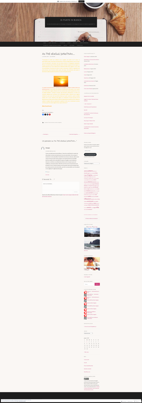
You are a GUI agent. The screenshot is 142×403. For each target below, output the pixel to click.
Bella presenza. (87, 68)
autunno (91, 173)
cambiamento (95, 175)
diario (88, 179)
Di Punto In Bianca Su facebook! (90, 214)
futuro (93, 185)
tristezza (93, 205)
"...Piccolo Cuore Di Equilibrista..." (90, 326)
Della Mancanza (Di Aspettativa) (90, 106)
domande (86, 182)
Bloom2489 (52, 56)
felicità (85, 185)
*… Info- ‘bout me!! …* (52, 42)
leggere (90, 187)
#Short (69, 42)
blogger (85, 175)
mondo (98, 188)
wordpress (90, 209)
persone (94, 192)
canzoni (85, 176)
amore (90, 171)
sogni (92, 203)
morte (85, 190)
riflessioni (87, 199)
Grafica (65, 45)
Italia (87, 187)
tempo (89, 205)
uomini (89, 207)
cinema (90, 176)
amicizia (86, 171)
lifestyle (96, 187)
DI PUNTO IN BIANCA (71, 20)
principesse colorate (92, 194)
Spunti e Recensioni (84, 42)
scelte (95, 199)
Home (44, 42)
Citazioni (46, 122)
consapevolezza (86, 178)
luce (84, 188)
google (98, 185)
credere (92, 178)
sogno (94, 203)
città (94, 176)
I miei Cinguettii (87, 276)
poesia (85, 194)
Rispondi (47, 174)
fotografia (90, 185)
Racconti (75, 42)
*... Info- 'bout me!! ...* (88, 103)
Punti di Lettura (51, 122)
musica (88, 190)
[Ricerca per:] (92, 284)
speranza (97, 203)
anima (94, 171)
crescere (95, 178)
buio (92, 175)
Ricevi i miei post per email (90, 154)
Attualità (85, 173)
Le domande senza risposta (89, 81)
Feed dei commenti (87, 368)
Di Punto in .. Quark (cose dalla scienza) (52, 45)
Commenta (76, 191)
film (87, 185)
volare (85, 209)
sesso (94, 201)
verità (92, 207)
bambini (93, 173)
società (90, 203)
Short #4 (85, 110)
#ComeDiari (62, 42)
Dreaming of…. (45, 134)
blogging (89, 175)
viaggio (94, 207)
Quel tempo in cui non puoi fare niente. (91, 59)
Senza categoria (58, 122)
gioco (96, 185)
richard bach (93, 196)
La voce (85, 71)
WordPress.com (87, 371)
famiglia (93, 183)
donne (90, 182)
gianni (88, 291)
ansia (96, 171)
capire (88, 176)
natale (92, 190)
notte (94, 190)
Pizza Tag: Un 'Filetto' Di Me (89, 120)
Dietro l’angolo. (87, 56)
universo (85, 207)
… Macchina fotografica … (74, 134)
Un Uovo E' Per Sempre (88, 117)
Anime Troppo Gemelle (88, 123)
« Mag (85, 352)
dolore (95, 179)
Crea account (86, 359)
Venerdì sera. (86, 77)
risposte (92, 199)
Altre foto (86, 250)
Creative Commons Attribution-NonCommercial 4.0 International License (91, 388)
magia (88, 188)
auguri (89, 173)
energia (97, 182)
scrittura (98, 199)
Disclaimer (72, 45)
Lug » (88, 352)
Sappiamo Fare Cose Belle (89, 96)
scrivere (85, 201)
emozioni (94, 182)
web (87, 209)
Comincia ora (81, 1)
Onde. (85, 74)
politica (87, 194)
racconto (85, 196)
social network (86, 203)
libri (94, 187)
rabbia (96, 194)
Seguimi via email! (87, 142)
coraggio (89, 178)
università (97, 205)
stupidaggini (86, 205)
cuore (98, 178)
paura (87, 192)
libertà (92, 187)
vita (97, 207)
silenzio (97, 201)
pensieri (91, 192)
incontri (85, 187)
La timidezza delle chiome (89, 64)
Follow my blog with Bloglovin (89, 133)
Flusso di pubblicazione (88, 365)
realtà (89, 196)
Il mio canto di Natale (88, 88)
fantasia (97, 183)
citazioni (93, 176)
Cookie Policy (80, 45)
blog (96, 173)
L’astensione (86, 85)
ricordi (96, 196)
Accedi (85, 362)
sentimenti (90, 201)
